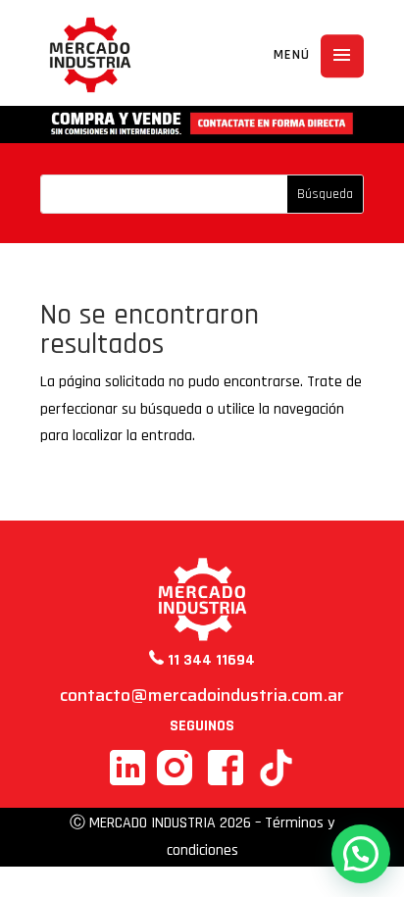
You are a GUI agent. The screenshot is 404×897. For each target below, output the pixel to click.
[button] (360, 853)
